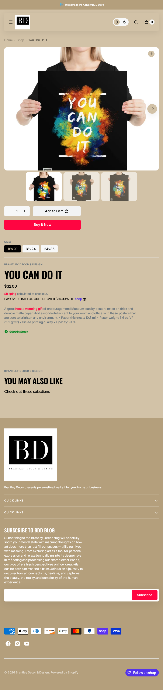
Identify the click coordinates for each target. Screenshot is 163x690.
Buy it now (42, 224)
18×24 (32, 249)
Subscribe (144, 595)
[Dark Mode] (121, 22)
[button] (10, 22)
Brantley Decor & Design (32, 672)
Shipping (10, 293)
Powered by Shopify (64, 672)
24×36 (51, 249)
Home (8, 40)
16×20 (14, 249)
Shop (20, 40)
